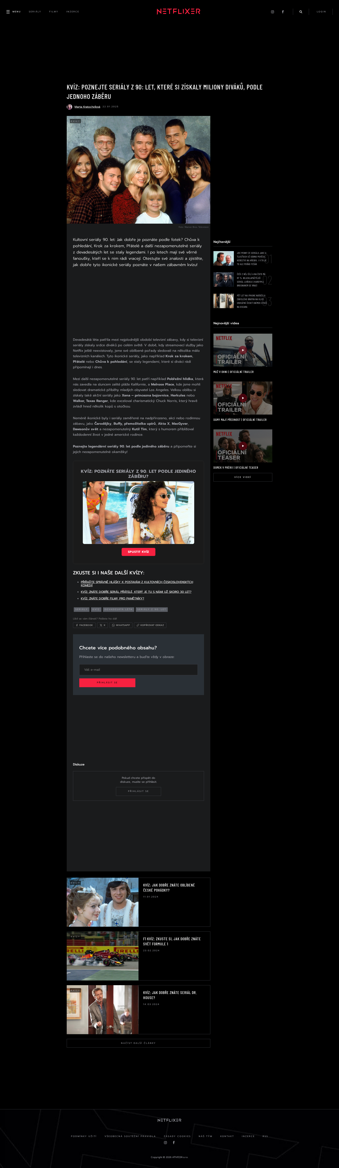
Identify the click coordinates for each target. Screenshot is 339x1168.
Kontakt (227, 1136)
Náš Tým (205, 1136)
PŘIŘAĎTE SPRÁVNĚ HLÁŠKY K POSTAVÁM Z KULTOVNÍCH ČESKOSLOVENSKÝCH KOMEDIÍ (137, 584)
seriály (81, 609)
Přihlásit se (107, 682)
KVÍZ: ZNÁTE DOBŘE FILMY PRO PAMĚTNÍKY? (112, 598)
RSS (265, 1136)
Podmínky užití (84, 1136)
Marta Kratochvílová (87, 107)
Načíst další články (138, 1043)
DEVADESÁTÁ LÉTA (119, 609)
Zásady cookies (177, 1136)
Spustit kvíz (138, 552)
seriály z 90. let (151, 609)
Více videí (242, 477)
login (321, 11)
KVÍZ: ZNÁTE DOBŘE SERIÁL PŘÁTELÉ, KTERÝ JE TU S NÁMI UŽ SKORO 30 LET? (136, 592)
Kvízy (75, 121)
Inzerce (248, 1136)
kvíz (96, 609)
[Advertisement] (138, 303)
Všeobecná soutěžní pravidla (130, 1136)
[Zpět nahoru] (328, 1157)
